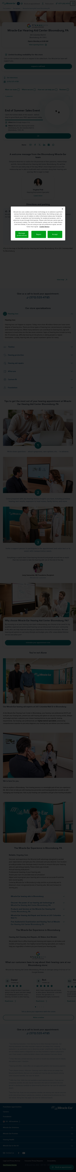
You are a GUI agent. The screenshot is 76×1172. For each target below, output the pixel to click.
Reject (38, 234)
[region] (38, 224)
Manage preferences (22, 234)
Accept (55, 234)
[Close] (62, 209)
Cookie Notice (44, 227)
